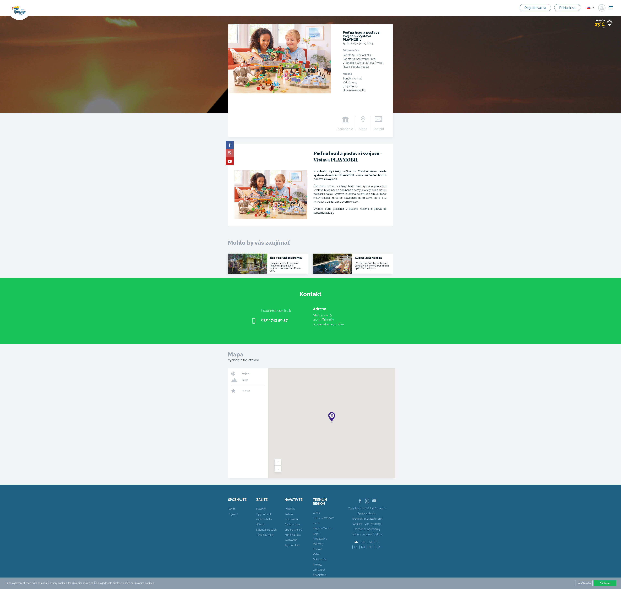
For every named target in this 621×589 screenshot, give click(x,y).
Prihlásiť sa (567, 8)
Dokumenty (320, 559)
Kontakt (378, 129)
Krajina (245, 373)
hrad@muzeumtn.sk (276, 311)
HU (371, 547)
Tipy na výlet (263, 514)
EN (363, 541)
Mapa (363, 129)
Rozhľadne (291, 540)
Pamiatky (290, 509)
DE (371, 541)
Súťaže (260, 524)
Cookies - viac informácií (367, 523)
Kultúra (289, 514)
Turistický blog (264, 534)
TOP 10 (246, 390)
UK (378, 547)
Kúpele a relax (293, 534)
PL (378, 541)
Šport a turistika (293, 529)
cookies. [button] (150, 583)
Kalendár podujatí (266, 529)
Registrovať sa (535, 8)
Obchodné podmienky (367, 529)
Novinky (261, 509)
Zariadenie (345, 129)
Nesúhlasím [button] (584, 583)
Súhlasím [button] (605, 583)
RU (363, 547)
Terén (245, 380)
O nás (316, 512)
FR (355, 547)
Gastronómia (292, 524)
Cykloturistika (264, 519)
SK (356, 541)
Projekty (317, 564)
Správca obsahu (367, 513)
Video (316, 554)
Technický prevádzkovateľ (367, 518)
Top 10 (232, 509)
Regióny (233, 514)
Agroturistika (292, 545)
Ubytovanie (291, 519)
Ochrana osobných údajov (367, 534)
